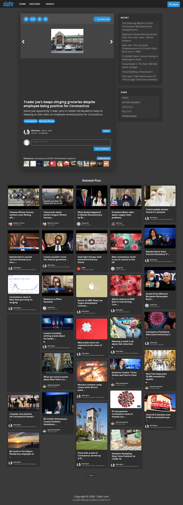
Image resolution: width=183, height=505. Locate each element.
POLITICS (127, 111)
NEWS (125, 97)
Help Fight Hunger (88, 269)
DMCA (94, 500)
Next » (91, 475)
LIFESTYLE (127, 106)
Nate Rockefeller (156, 386)
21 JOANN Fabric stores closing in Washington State (140, 58)
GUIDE (76, 500)
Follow (106, 131)
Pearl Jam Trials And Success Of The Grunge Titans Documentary (139, 78)
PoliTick (119, 223)
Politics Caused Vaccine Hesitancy (161, 261)
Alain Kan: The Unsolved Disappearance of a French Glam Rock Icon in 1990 (139, 48)
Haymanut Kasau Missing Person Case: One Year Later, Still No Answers (139, 37)
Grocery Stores (46, 121)
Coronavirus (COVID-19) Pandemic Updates (55, 158)
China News (17, 225)
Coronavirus (31, 121)
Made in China (18, 223)
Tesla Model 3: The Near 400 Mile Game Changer (139, 65)
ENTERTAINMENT (131, 102)
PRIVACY (86, 500)
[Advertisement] (67, 76)
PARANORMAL (129, 116)
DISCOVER (35, 3)
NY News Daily (154, 388)
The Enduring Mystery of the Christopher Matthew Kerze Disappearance (137, 26)
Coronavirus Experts (88, 313)
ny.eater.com (103, 19)
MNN (83, 268)
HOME (22, 3)
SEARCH (50, 3)
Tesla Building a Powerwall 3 (137, 71)
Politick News (120, 225)
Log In (175, 4)
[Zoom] (39, 19)
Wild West (153, 218)
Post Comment (102, 149)
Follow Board (103, 158)
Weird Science (86, 225)
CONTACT (104, 500)
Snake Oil (85, 223)
